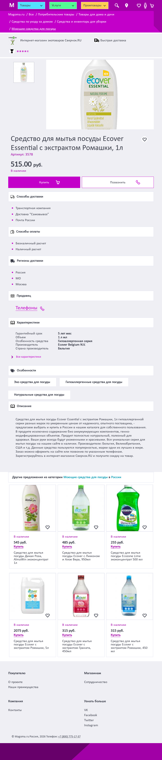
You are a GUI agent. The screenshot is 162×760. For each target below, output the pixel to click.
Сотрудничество (95, 682)
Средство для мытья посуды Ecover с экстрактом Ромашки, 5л (31, 645)
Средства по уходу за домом (32, 21)
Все (31, 14)
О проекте (15, 682)
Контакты (15, 710)
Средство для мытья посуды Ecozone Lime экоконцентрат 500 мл (127, 556)
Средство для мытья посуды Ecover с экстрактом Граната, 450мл (77, 646)
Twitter (89, 720)
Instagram (91, 725)
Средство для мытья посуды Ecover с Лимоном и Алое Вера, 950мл (81, 556)
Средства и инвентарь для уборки (81, 21)
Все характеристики (28, 356)
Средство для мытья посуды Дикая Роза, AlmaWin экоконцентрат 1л (31, 558)
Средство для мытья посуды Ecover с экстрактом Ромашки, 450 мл (129, 646)
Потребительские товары (56, 14)
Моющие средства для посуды (34, 29)
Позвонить (118, 182)
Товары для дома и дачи (96, 14)
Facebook (90, 715)
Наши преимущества (23, 687)
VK (86, 710)
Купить (44, 182)
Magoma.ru (16, 14)
